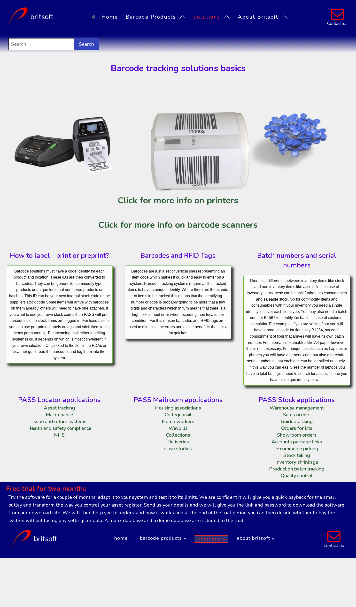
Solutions (206, 17)
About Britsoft (258, 17)
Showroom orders (297, 435)
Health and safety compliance (59, 428)
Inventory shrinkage (296, 462)
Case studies (178, 448)
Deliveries (178, 442)
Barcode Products (151, 17)
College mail (178, 414)
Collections (178, 435)
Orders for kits (296, 428)
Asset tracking (59, 408)
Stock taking (297, 455)
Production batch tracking (296, 469)
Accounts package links (296, 442)
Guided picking (297, 421)
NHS (59, 435)
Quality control (297, 475)
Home (109, 17)
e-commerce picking (296, 448)
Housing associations (178, 408)
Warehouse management (297, 408)
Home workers (178, 421)
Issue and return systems (59, 421)
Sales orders (296, 414)
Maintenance (59, 414)
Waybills (178, 428)
